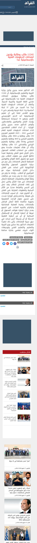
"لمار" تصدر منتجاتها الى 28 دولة (19, 461)
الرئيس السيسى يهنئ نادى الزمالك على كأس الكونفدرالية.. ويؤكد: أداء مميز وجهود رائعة (19, 517)
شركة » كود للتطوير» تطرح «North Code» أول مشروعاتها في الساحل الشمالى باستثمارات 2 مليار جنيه (19, 490)
